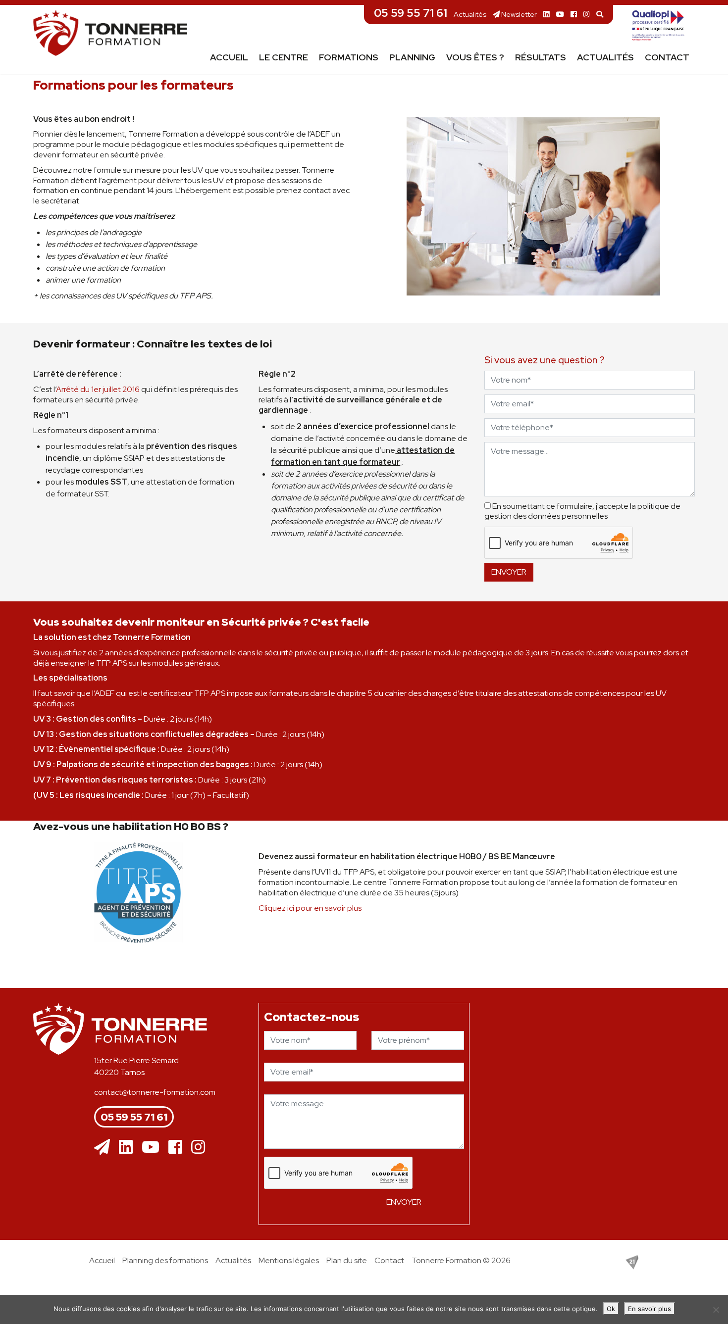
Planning (412, 57)
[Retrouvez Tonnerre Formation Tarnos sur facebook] (574, 14)
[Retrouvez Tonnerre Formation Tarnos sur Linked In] (546, 14)
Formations (348, 57)
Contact (667, 57)
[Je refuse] (716, 1310)
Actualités (470, 14)
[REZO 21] (632, 1261)
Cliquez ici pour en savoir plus (310, 908)
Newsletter (518, 14)
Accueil (229, 57)
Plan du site (346, 1260)
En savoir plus (649, 1309)
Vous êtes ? (475, 57)
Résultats (540, 57)
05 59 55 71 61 (410, 12)
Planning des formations (165, 1260)
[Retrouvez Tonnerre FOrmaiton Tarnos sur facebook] (175, 1147)
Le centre (283, 57)
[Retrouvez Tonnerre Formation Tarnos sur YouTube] (560, 14)
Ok (611, 1309)
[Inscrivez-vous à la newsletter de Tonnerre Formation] (102, 1147)
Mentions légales (289, 1260)
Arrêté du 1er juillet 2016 (98, 389)
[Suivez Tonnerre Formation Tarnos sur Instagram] (586, 14)
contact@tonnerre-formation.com (154, 1092)
